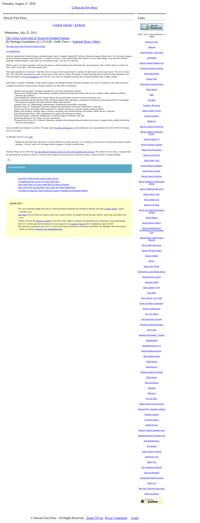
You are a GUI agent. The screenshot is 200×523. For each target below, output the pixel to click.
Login (134, 518)
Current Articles (62, 25)
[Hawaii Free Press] (84, 7)
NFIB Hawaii (151, 377)
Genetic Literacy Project (151, 110)
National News (81, 41)
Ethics (96, 41)
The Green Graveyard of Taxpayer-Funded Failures (38, 38)
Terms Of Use (94, 518)
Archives (79, 25)
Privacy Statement (116, 518)
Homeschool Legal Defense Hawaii (151, 272)
